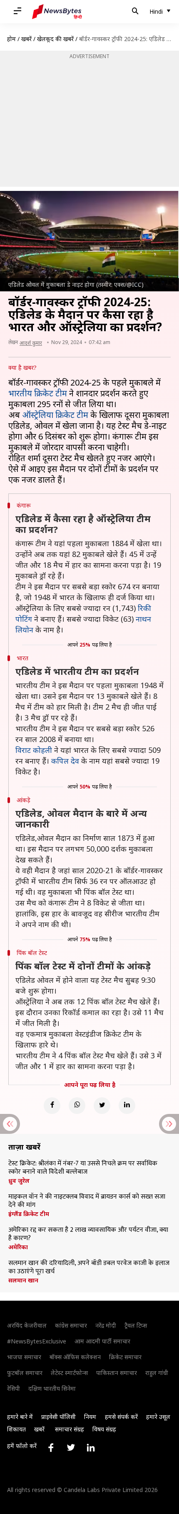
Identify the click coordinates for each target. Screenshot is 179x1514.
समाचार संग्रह (69, 1429)
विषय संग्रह (104, 1429)
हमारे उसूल (158, 1417)
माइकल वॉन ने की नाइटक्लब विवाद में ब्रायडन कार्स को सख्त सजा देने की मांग (86, 1201)
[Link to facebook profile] (51, 1447)
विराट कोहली (33, 750)
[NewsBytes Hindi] (57, 12)
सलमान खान (23, 1280)
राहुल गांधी (156, 1373)
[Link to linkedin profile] (91, 1447)
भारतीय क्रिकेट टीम (37, 393)
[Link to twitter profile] (71, 1447)
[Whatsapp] (77, 1105)
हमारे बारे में (20, 1417)
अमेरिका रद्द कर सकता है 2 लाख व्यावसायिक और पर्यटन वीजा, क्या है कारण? (88, 1234)
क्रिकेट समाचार (125, 1357)
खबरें (26, 39)
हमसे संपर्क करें (121, 1417)
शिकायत (16, 1429)
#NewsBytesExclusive (36, 1341)
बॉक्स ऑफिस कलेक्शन (75, 1357)
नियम (90, 1417)
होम (11, 39)
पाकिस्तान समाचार (116, 1373)
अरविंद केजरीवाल (27, 1325)
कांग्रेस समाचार (71, 1325)
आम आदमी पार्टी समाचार (102, 1341)
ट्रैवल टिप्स (135, 1325)
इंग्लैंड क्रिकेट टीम (28, 1214)
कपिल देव (65, 761)
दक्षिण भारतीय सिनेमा (52, 1388)
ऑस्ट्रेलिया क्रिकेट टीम (55, 414)
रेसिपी (13, 1388)
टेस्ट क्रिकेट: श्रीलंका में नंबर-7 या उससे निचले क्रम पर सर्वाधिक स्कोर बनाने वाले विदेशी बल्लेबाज (82, 1168)
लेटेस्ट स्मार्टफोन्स (69, 1373)
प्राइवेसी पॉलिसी (58, 1417)
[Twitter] (102, 1105)
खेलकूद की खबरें (55, 39)
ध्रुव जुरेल (19, 1180)
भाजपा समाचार (24, 1357)
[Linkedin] (127, 1105)
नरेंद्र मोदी (105, 1325)
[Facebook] (52, 1105)
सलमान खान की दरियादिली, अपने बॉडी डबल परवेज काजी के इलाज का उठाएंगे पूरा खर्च (88, 1267)
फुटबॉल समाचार (24, 1373)
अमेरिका (18, 1247)
